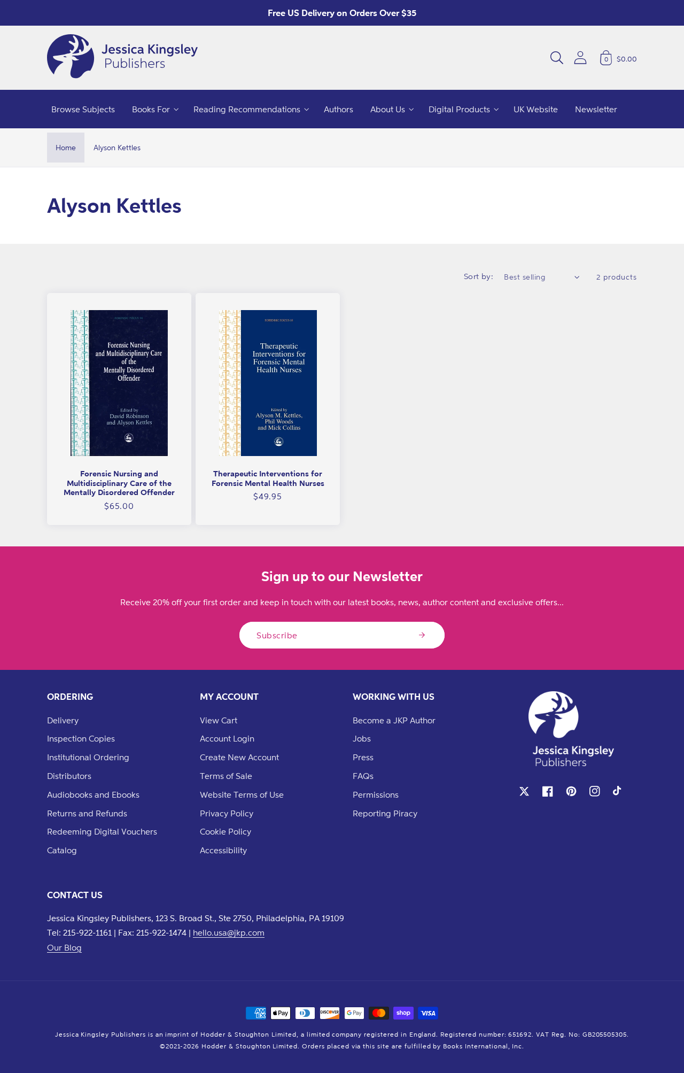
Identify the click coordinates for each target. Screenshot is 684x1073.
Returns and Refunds (87, 813)
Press (363, 757)
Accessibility (223, 850)
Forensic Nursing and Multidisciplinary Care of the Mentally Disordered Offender (119, 483)
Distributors (69, 776)
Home (66, 147)
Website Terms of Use (242, 794)
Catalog (62, 850)
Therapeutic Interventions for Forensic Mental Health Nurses (268, 478)
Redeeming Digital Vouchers (102, 831)
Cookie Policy (225, 831)
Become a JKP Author (394, 720)
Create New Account (239, 757)
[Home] (122, 57)
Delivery (63, 720)
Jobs (362, 738)
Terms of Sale (226, 776)
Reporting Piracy (385, 813)
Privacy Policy (226, 813)
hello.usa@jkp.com (229, 932)
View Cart (218, 720)
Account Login (227, 738)
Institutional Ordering (88, 757)
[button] (556, 57)
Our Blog (64, 947)
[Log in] (580, 57)
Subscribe (277, 635)
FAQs (363, 776)
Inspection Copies (81, 738)
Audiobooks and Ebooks (93, 794)
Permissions (376, 794)
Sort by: (479, 276)
